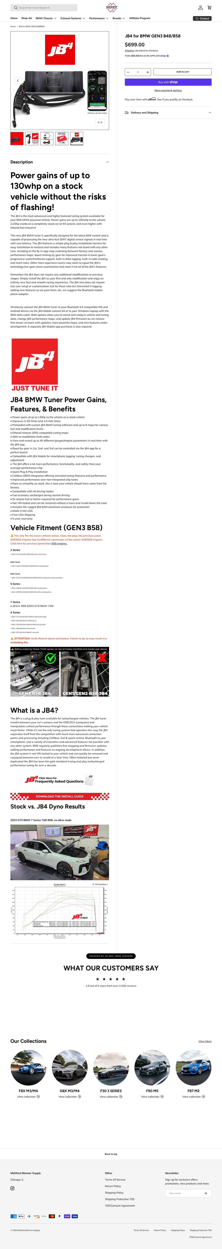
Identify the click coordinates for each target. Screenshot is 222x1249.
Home (14, 18)
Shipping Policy (114, 1192)
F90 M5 (152, 1091)
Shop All (26, 18)
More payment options (168, 90)
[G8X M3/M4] (70, 1068)
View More (205, 1041)
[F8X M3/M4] (28, 1068)
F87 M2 (194, 1091)
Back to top (111, 1154)
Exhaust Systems (71, 18)
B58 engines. (59, 543)
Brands (117, 18)
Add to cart (182, 71)
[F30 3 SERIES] (111, 1068)
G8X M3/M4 (70, 1091)
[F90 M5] (152, 1068)
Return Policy (113, 1186)
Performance (97, 18)
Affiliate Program (139, 18)
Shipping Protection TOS (119, 1199)
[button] (209, 7)
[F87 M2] (193, 1068)
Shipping (129, 50)
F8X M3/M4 (28, 1091)
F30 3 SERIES (111, 1091)
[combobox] (43, 7)
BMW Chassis (44, 18)
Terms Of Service (115, 1179)
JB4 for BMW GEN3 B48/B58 (31, 26)
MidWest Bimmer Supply (28, 1230)
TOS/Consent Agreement (120, 1205)
